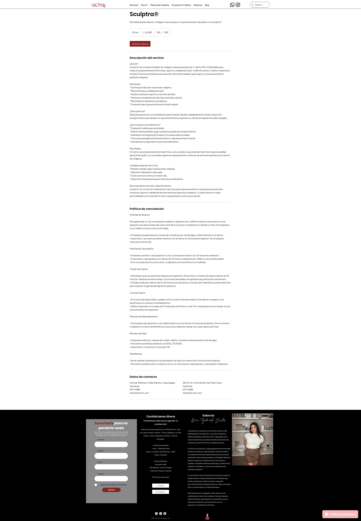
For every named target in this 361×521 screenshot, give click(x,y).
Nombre (101, 439)
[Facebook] (164, 513)
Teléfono (101, 474)
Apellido (101, 451)
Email (100, 462)
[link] (140, 44)
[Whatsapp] (232, 4)
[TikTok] (160, 513)
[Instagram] (238, 4)
